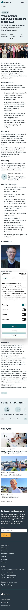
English (3, 562)
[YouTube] (11, 585)
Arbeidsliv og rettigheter (7, 553)
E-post (2, 527)
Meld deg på (5, 535)
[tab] (10, 418)
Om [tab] (23, 278)
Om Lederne (4, 559)
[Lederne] (6, 2)
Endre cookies (4, 602)
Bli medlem (4, 548)
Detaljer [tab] (14, 278)
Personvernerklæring (6, 599)
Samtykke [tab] (5, 278)
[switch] (24, 309)
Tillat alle (14, 326)
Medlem (4, 393)
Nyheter (4, 6)
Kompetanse (5, 12)
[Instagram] (8, 585)
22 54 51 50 (10, 572)
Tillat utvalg (14, 330)
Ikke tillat (14, 335)
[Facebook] (2, 585)
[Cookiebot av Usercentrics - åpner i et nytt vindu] (19, 274)
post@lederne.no (11, 575)
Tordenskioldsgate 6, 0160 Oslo (15, 569)
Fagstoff (3, 556)
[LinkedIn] (5, 585)
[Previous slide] (2, 419)
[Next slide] (25, 419)
